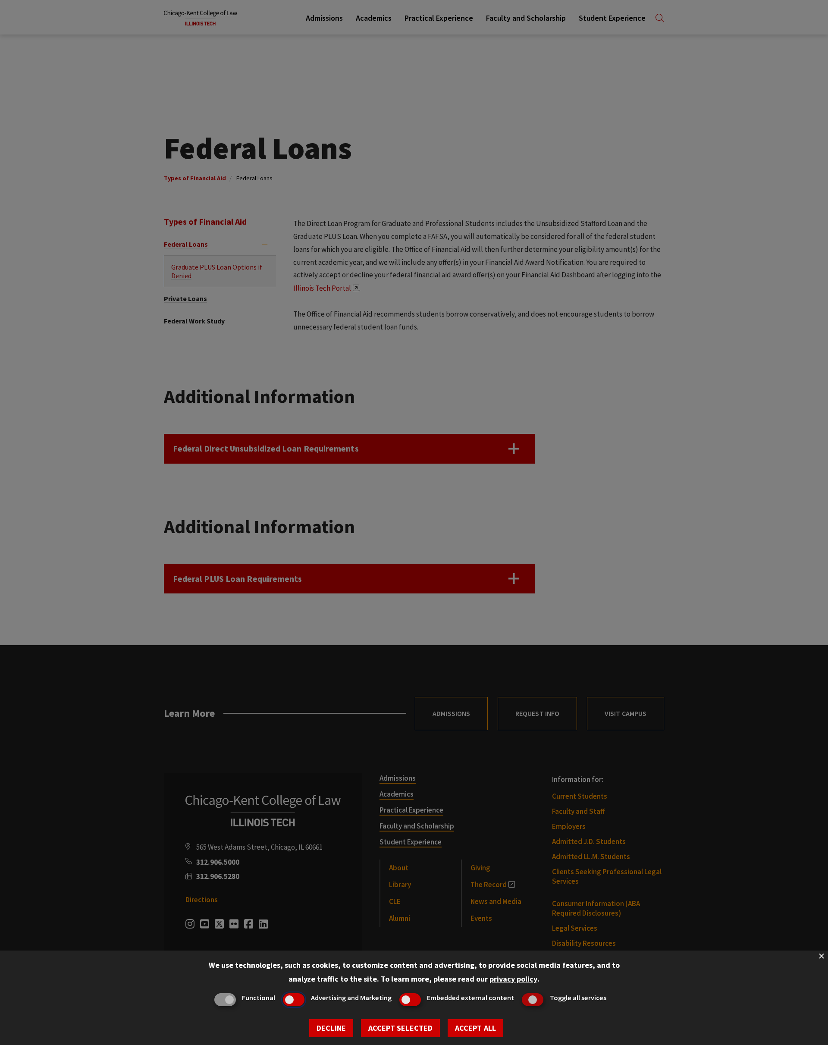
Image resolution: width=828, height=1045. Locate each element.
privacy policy (513, 979)
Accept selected (400, 1028)
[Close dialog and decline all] (821, 956)
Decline (331, 1028)
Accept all (475, 1028)
